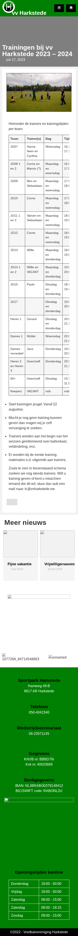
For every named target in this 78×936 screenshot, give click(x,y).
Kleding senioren (51, 566)
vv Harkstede (29, 13)
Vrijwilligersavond (23, 564)
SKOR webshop (39, 635)
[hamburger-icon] (59, 8)
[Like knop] (11, 502)
